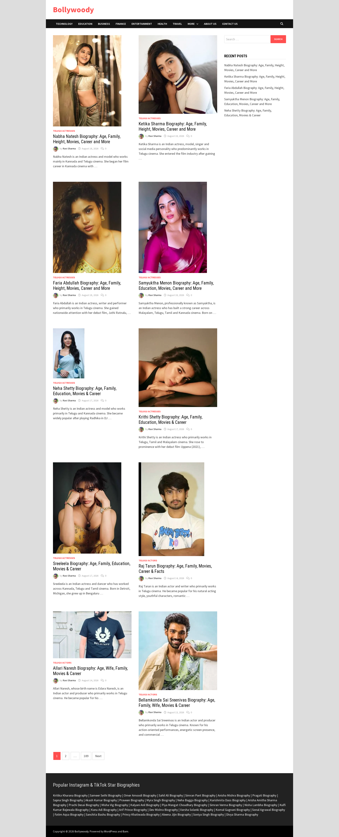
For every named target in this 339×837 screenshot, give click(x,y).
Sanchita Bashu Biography (103, 814)
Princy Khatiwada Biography (141, 814)
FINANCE (121, 23)
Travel (177, 23)
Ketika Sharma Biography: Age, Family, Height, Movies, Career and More (173, 126)
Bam (125, 831)
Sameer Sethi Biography (105, 795)
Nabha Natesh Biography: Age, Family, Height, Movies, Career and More (86, 139)
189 (86, 756)
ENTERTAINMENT (142, 23)
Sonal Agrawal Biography (268, 810)
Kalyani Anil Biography (144, 805)
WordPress (110, 831)
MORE (191, 23)
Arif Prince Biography (133, 810)
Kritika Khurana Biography (70, 795)
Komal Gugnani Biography (233, 810)
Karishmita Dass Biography (228, 800)
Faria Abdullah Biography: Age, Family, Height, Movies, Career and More (87, 285)
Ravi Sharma (69, 148)
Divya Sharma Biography (242, 814)
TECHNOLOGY (64, 23)
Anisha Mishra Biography (234, 795)
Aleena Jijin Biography (176, 814)
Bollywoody (73, 9)
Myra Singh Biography (160, 800)
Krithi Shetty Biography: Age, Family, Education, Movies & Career (170, 419)
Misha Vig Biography (114, 805)
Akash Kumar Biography (101, 800)
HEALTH (162, 23)
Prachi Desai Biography (84, 805)
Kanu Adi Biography (104, 810)
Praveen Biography (131, 800)
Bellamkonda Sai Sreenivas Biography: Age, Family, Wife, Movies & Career (177, 703)
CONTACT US (230, 23)
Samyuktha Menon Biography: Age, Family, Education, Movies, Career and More (176, 285)
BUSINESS (104, 23)
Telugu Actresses (64, 130)
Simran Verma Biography (226, 805)
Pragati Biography (264, 795)
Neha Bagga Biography (192, 800)
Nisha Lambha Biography (260, 805)
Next (98, 756)
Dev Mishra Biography (163, 810)
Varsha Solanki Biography (196, 810)
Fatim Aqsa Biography (69, 814)
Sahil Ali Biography (171, 795)
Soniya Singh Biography (208, 814)
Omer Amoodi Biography (140, 795)
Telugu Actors (148, 560)
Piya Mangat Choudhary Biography (184, 805)
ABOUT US (210, 23)
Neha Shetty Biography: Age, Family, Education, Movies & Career (84, 391)
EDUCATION (85, 23)
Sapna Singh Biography (68, 800)
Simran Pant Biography (200, 795)
